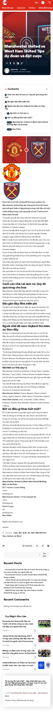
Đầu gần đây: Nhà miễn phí (18, 102)
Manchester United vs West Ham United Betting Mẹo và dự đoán (27, 123)
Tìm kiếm (44, 555)
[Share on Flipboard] (18, 63)
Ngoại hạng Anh (19, 683)
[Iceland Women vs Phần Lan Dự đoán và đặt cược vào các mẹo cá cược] (44, 665)
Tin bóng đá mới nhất (14, 681)
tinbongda (14, 69)
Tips (4, 536)
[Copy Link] (21, 63)
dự (29, 533)
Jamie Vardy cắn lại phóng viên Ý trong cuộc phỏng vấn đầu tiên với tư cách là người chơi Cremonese (18, 639)
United (10, 536)
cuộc (15, 533)
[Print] (48, 546)
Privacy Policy (11, 700)
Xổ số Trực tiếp (29, 693)
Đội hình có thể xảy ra (19, 113)
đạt (20, 533)
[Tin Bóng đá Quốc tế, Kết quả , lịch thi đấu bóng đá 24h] (5, 2)
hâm (33, 533)
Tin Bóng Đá (16, 693)
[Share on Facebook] (10, 63)
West (19, 536)
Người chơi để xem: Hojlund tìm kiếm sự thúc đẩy (25, 107)
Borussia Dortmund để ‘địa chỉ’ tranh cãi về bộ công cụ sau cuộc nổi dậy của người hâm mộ (17, 624)
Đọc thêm (16, 129)
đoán (25, 533)
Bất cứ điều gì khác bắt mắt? (20, 118)
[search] (32, 2)
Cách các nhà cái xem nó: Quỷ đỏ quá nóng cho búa (26, 96)
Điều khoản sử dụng (25, 700)
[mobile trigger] (48, 3)
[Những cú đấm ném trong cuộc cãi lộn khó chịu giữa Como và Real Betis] (44, 653)
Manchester (40, 533)
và (15, 536)
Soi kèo (8, 41)
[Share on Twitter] (14, 63)
